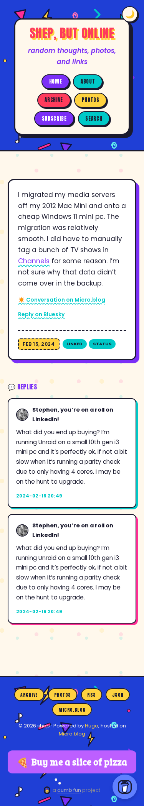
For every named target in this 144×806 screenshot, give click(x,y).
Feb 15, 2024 (39, 344)
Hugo (91, 725)
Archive (54, 99)
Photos (90, 99)
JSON (118, 694)
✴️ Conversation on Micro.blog (61, 300)
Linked (74, 344)
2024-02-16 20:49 (39, 496)
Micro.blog (72, 709)
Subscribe (54, 118)
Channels (34, 261)
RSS (91, 694)
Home (55, 81)
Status (102, 344)
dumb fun (69, 790)
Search (93, 118)
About (88, 81)
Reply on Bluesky (41, 314)
